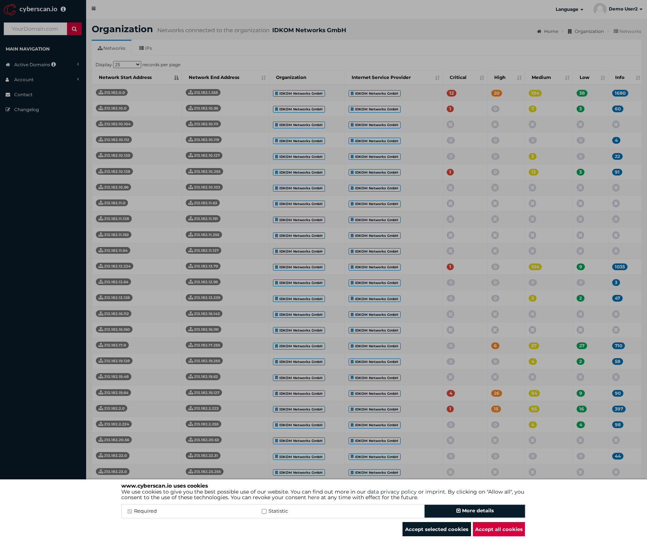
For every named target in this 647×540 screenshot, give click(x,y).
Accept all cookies (499, 529)
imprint (435, 491)
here (313, 497)
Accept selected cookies (436, 529)
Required (145, 511)
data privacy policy (392, 491)
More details (477, 510)
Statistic (278, 511)
